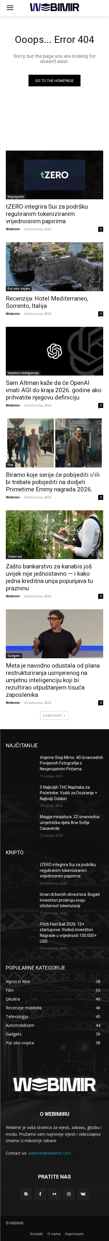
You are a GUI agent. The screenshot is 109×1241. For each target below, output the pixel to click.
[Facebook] (40, 1194)
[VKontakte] (83, 1194)
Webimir (13, 229)
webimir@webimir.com (49, 1153)
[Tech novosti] (54, 7)
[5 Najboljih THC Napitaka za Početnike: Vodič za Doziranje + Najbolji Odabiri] (20, 795)
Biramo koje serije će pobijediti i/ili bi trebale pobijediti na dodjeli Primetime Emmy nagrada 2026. (53, 482)
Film (10, 465)
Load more (52, 715)
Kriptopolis (16, 197)
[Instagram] (68, 1194)
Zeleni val (15, 556)
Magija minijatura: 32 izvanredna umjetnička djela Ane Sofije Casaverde (69, 822)
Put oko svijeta (19, 289)
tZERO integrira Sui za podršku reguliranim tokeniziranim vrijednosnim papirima (47, 214)
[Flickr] (54, 1194)
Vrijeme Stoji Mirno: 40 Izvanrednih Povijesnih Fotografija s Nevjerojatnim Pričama (71, 763)
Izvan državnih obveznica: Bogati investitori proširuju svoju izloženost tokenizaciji (70, 900)
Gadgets (14, 656)
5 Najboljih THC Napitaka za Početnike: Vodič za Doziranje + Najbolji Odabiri (68, 793)
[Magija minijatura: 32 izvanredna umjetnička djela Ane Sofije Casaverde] (20, 824)
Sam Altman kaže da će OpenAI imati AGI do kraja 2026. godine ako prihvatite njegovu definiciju (53, 390)
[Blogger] (26, 1194)
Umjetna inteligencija (23, 373)
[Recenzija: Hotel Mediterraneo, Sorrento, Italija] (54, 266)
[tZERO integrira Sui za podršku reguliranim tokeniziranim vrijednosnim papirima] (54, 175)
